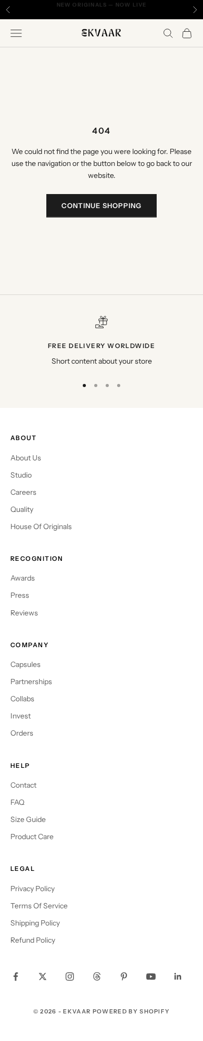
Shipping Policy (35, 923)
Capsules (25, 664)
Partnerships (31, 681)
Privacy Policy (32, 888)
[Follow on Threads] (97, 976)
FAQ (17, 802)
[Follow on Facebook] (15, 976)
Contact (23, 785)
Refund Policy (32, 940)
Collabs (22, 698)
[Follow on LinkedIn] (178, 976)
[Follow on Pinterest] (124, 976)
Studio (21, 475)
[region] (101, 341)
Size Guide (28, 819)
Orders (21, 733)
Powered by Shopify (131, 1011)
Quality (21, 509)
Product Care (32, 836)
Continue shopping (101, 205)
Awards (22, 578)
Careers (23, 492)
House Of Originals (41, 526)
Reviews (24, 613)
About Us (25, 457)
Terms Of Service (39, 905)
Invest (20, 716)
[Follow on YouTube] (151, 976)
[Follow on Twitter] (42, 976)
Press (19, 595)
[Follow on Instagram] (70, 976)
